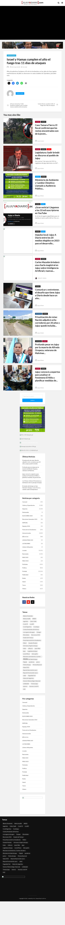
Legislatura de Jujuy (32, 651)
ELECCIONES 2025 (27, 516)
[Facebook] (24, 602)
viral (24, 689)
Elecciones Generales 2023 (29, 519)
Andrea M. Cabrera (41, 278)
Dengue (39, 632)
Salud (24, 581)
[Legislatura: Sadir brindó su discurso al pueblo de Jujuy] (17, 158)
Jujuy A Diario (40, 168)
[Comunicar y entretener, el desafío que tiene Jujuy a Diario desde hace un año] (17, 295)
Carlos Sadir (33, 621)
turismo (25, 686)
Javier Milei (37, 648)
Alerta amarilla (26, 618)
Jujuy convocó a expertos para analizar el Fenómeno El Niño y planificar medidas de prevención (31, 475)
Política (24, 568)
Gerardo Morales (33, 643)
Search (32, 400)
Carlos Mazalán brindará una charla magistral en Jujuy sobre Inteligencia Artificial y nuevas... (47, 266)
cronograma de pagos (29, 632)
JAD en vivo (25, 536)
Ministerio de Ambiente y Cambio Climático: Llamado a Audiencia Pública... (47, 184)
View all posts (20, 93)
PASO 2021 (25, 557)
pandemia (31, 662)
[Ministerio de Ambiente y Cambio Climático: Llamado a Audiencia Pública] (17, 186)
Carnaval (24, 502)
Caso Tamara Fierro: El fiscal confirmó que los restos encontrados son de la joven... (46, 129)
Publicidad (25, 575)
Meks (34, 898)
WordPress (43, 898)
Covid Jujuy (36, 627)
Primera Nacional (37, 665)
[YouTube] (28, 602)
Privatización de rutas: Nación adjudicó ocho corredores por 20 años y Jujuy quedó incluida (31, 462)
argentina (25, 621)
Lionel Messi (26, 654)
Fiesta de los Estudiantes (29, 529)
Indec (24, 648)
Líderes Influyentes (27, 547)
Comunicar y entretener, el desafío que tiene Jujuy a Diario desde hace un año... (47, 294)
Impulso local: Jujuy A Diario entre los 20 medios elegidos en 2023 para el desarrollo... (47, 239)
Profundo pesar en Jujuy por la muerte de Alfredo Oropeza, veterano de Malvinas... (47, 348)
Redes (43, 204)
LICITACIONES (26, 543)
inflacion (30, 648)
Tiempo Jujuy (34, 683)
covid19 (32, 624)
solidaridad (26, 683)
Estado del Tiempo (28, 637)
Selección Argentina (28, 678)
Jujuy (24, 651)
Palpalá (25, 662)
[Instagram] (32, 602)
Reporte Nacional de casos (30, 670)
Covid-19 (25, 624)
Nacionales (38, 313)
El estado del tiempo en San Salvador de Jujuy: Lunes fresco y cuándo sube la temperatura (31, 487)
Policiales (25, 564)
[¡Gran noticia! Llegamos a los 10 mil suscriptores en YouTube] (17, 213)
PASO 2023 (25, 561)
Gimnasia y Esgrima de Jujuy (30, 646)
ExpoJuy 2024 (26, 526)
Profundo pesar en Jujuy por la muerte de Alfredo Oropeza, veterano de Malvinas (30, 468)
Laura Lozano (40, 141)
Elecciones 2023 (35, 635)
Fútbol (24, 643)
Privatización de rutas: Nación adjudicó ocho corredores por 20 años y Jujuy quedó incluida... (47, 321)
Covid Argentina (27, 627)
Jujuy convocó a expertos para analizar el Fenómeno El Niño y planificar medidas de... (47, 376)
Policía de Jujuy (27, 665)
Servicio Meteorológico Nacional (31, 681)
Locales (37, 121)
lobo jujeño (35, 654)
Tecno (24, 585)
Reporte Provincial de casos (30, 673)
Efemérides (26, 635)
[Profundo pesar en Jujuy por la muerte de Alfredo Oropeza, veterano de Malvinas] (17, 350)
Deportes (24, 509)
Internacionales (11, 55)
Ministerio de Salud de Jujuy (30, 659)
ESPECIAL (38, 176)
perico (38, 662)
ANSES (34, 618)
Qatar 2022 (26, 667)
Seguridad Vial (31, 675)
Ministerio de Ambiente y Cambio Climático (32, 657)
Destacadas (38, 341)
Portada (43, 121)
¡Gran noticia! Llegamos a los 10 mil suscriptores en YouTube (47, 210)
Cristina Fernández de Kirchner (31, 629)
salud (24, 675)
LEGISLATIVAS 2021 (27, 540)
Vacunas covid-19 (33, 686)
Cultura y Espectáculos (28, 505)
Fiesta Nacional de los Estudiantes (32, 640)
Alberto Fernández (28, 616)
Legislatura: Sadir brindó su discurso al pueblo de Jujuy (47, 155)
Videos (49, 149)
